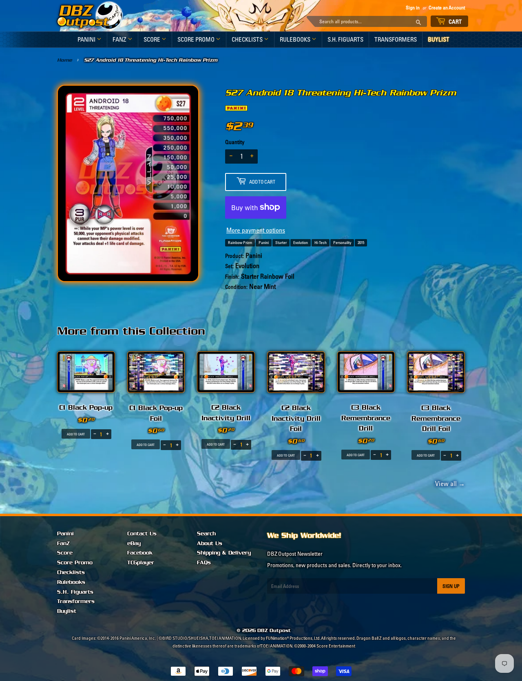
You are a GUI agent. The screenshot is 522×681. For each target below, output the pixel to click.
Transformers (395, 39)
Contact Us (142, 534)
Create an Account (447, 7)
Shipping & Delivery (224, 553)
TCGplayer (140, 563)
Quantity (234, 142)
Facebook (140, 553)
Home (64, 60)
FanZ (120, 39)
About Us (209, 543)
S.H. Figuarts (345, 39)
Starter (281, 242)
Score (152, 39)
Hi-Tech (320, 242)
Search (206, 534)
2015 (361, 242)
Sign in (413, 7)
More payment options (255, 230)
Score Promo (196, 39)
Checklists (248, 39)
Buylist (438, 39)
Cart (455, 21)
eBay (134, 543)
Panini (87, 39)
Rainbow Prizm (240, 242)
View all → (449, 483)
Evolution (300, 242)
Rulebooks (296, 39)
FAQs (204, 563)
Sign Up (451, 586)
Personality (342, 242)
